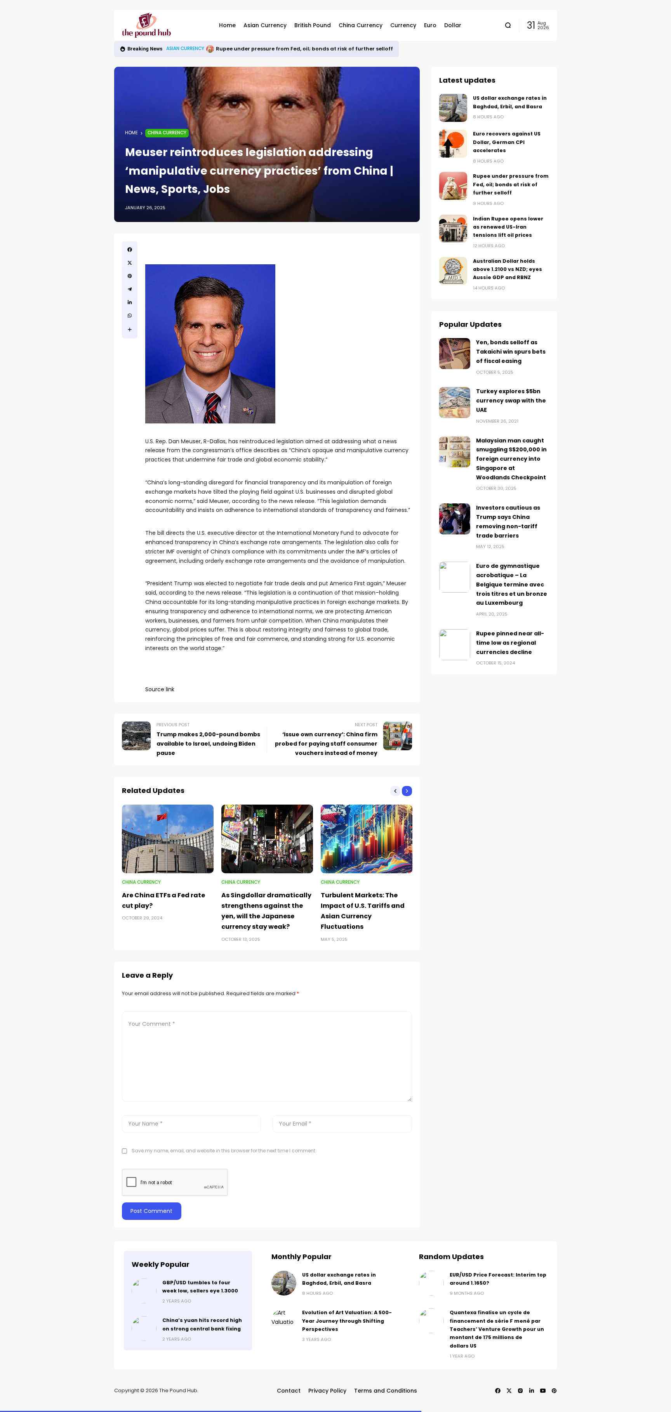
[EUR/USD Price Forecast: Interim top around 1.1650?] (431, 1283)
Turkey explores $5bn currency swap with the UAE (511, 400)
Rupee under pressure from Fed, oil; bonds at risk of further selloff (511, 184)
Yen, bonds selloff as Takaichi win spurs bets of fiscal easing (511, 351)
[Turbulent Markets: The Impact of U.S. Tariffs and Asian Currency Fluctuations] (366, 839)
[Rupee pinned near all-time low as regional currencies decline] (454, 644)
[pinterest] (129, 276)
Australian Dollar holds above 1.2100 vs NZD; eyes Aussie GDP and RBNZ (507, 269)
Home (131, 133)
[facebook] (129, 249)
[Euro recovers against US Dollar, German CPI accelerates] (453, 144)
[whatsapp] (129, 315)
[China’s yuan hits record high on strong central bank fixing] (144, 1328)
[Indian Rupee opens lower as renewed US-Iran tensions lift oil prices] (210, 49)
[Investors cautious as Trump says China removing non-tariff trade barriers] (454, 518)
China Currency (167, 133)
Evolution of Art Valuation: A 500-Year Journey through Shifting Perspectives (347, 1320)
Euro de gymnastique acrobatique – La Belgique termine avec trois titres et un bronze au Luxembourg (511, 584)
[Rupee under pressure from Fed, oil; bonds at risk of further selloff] (453, 186)
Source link (159, 689)
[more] (130, 329)
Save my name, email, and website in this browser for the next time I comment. (224, 1150)
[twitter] (129, 262)
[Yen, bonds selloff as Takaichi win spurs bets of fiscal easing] (454, 353)
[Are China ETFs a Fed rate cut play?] (168, 839)
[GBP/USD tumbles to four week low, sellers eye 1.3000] (144, 1290)
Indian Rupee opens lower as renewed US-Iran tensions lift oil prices (307, 48)
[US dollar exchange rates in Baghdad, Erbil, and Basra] (453, 108)
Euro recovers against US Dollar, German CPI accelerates (507, 142)
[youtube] (543, 1390)
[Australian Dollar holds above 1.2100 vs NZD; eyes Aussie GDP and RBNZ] (453, 271)
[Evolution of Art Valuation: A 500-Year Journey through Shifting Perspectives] (283, 1320)
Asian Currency (185, 48)
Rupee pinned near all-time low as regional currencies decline (510, 643)
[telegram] (129, 289)
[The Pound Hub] (164, 25)
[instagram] (520, 1390)
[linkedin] (129, 302)
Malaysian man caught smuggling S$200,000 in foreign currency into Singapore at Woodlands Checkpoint (511, 459)
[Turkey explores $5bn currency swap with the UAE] (454, 402)
